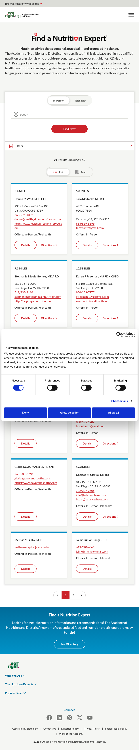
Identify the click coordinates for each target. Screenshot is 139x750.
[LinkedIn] (59, 717)
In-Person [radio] (58, 100)
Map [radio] (83, 172)
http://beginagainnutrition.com (33, 301)
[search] (69, 115)
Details (25, 245)
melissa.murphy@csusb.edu (31, 547)
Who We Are (13, 675)
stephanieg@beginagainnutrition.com (37, 296)
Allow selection (69, 412)
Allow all (113, 412)
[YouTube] (89, 717)
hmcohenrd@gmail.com (90, 426)
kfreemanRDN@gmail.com (92, 296)
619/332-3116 (23, 292)
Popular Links (13, 693)
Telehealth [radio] (80, 100)
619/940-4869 (85, 547)
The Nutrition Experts (19, 684)
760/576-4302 (23, 214)
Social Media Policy (116, 728)
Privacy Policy (92, 728)
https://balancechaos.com (92, 499)
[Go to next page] (81, 595)
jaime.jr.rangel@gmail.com (92, 551)
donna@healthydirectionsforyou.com (37, 219)
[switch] (52, 388)
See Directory (69, 644)
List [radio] (61, 172)
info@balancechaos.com (91, 495)
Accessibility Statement (25, 728)
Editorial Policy (70, 728)
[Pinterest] (69, 717)
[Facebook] (49, 717)
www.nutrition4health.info (92, 301)
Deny (25, 412)
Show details (119, 401)
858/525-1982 (85, 422)
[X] (79, 717)
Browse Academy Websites (22, 3)
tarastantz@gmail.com (90, 227)
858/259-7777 (85, 292)
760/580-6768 (23, 474)
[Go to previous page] (58, 595)
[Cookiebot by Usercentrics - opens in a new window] (119, 334)
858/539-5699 (85, 223)
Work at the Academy (71, 733)
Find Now (69, 128)
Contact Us (49, 728)
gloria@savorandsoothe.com (32, 478)
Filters (19, 146)
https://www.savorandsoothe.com (35, 482)
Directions (47, 245)
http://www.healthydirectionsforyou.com (38, 225)
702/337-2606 (85, 490)
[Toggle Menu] (131, 15)
